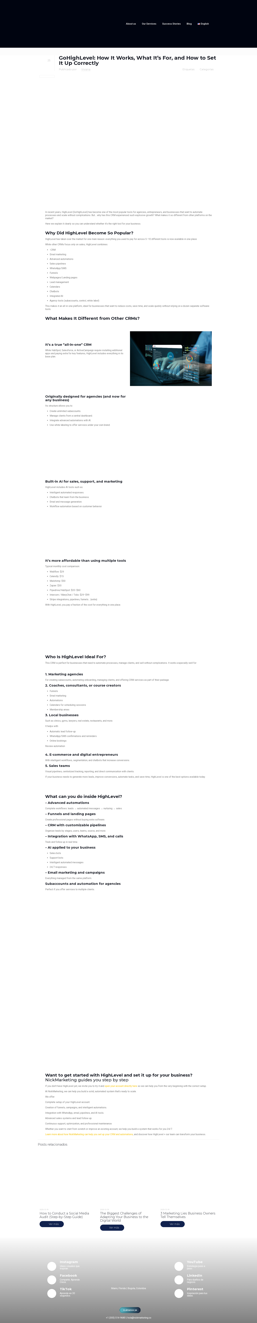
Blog (189, 23)
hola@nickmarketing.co (139, 1317)
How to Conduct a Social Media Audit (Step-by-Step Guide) (64, 1215)
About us (131, 23)
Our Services (149, 23)
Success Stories (171, 23)
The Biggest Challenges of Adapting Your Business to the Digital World (124, 1217)
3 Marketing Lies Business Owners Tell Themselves (187, 1215)
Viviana (85, 69)
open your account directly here (121, 1086)
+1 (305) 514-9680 (116, 1317)
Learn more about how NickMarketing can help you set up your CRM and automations (89, 1134)
